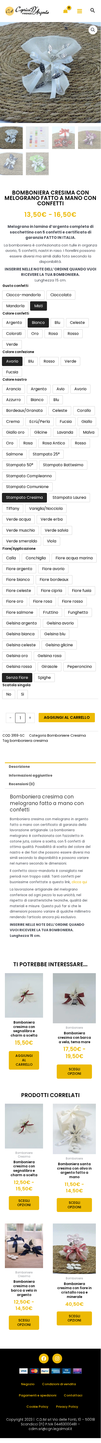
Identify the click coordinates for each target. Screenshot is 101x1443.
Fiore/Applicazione (18, 548)
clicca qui (79, 882)
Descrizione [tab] (19, 766)
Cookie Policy (37, 1406)
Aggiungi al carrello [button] (24, 1060)
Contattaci (73, 1395)
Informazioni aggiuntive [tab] (30, 775)
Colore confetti (15, 313)
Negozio (27, 1384)
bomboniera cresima (29, 740)
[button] (93, 11)
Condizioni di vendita (59, 1384)
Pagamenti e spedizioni (37, 1395)
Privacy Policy (67, 1406)
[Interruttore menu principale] (80, 11)
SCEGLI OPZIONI (74, 1071)
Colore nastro (14, 379)
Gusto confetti (15, 285)
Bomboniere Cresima (66, 735)
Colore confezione (18, 352)
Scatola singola (16, 685)
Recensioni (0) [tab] (22, 784)
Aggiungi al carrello (67, 717)
